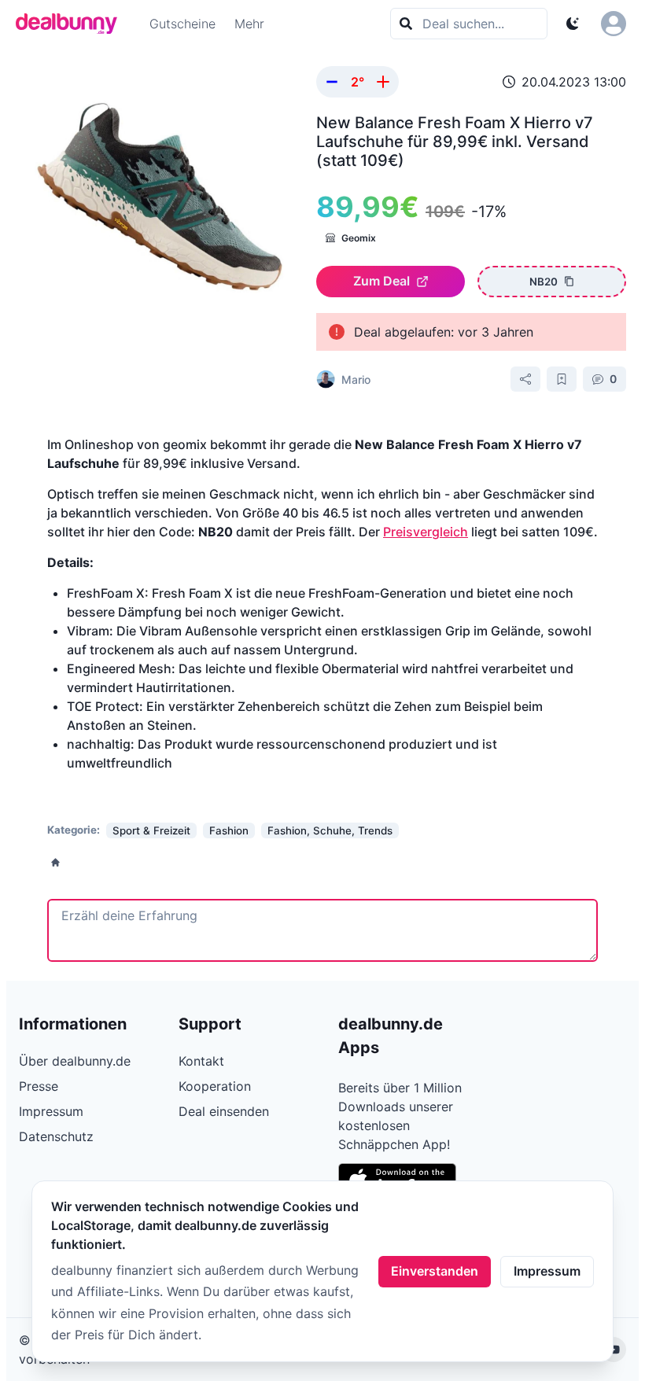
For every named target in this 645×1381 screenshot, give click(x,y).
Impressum (547, 1271)
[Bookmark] (562, 379)
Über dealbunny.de (75, 1061)
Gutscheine (182, 23)
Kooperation (215, 1086)
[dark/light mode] (572, 23)
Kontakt (201, 1061)
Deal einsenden (224, 1111)
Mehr (249, 23)
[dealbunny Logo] (71, 23)
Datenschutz (56, 1136)
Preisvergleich (425, 532)
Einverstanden (434, 1271)
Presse (38, 1086)
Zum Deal (381, 281)
